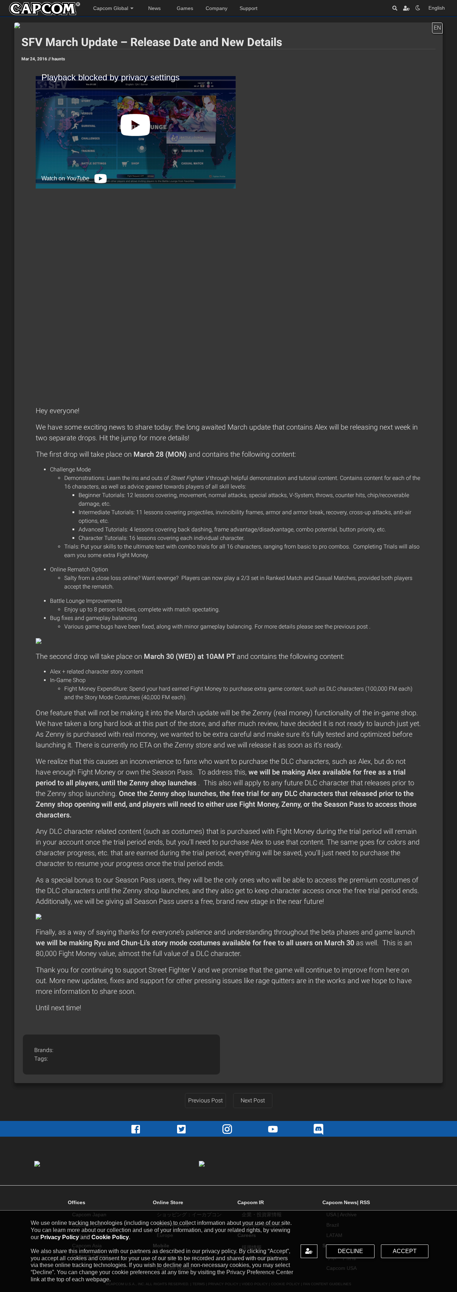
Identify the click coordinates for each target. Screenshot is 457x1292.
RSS (365, 1202)
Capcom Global (110, 8)
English (436, 8)
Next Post (252, 1100)
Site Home (44, 8)
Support (248, 8)
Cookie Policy (110, 1237)
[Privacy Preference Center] (309, 1251)
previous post (351, 626)
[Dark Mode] (417, 8)
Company (216, 8)
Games (185, 8)
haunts (58, 58)
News (154, 8)
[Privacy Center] (406, 8)
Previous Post (205, 1100)
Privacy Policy (59, 1237)
